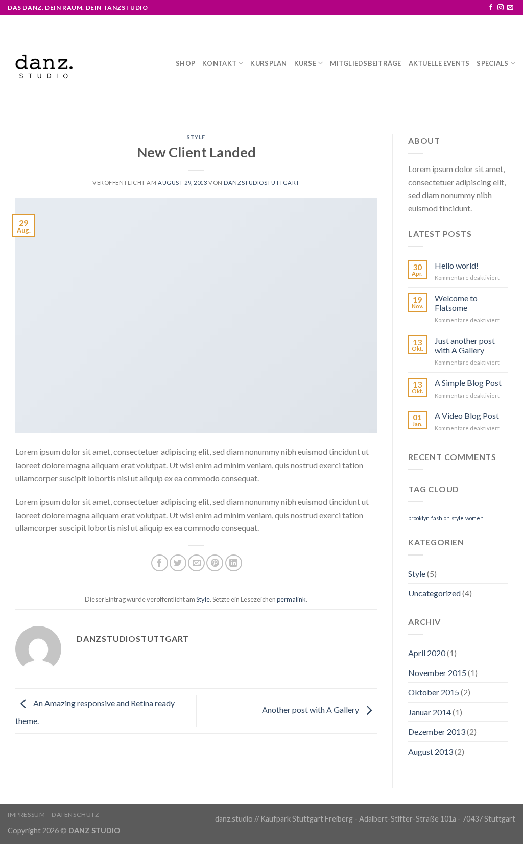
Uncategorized (434, 593)
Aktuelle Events (439, 63)
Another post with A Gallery (311, 709)
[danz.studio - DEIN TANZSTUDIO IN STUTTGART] (44, 67)
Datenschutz (76, 814)
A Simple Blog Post (468, 383)
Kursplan (268, 63)
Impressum (26, 814)
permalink (291, 599)
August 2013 (430, 751)
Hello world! (457, 265)
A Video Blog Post (467, 415)
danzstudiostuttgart (262, 182)
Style (196, 137)
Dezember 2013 (436, 731)
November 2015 (437, 673)
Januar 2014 (429, 712)
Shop (185, 63)
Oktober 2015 (433, 692)
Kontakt (219, 63)
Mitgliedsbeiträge (365, 63)
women (474, 518)
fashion (440, 518)
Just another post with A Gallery (465, 345)
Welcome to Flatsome (456, 302)
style (457, 518)
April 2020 (426, 653)
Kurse (305, 63)
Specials (492, 63)
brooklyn (419, 518)
